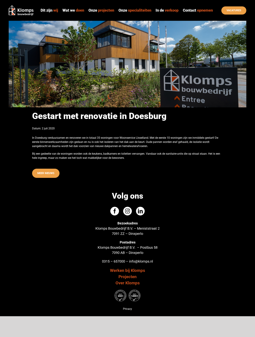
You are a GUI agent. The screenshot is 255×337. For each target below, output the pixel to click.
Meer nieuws (45, 173)
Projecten (127, 276)
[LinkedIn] (140, 211)
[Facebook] (114, 211)
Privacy (127, 309)
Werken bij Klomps (127, 270)
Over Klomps (128, 283)
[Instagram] (127, 211)
